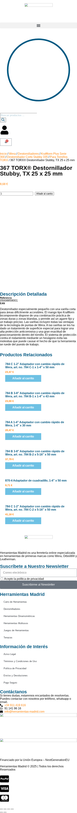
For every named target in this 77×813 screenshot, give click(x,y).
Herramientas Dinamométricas (19, 616)
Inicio (3, 153)
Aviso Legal (10, 654)
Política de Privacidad (15, 668)
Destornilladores (28, 153)
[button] (38, 25)
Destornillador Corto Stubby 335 (27, 156)
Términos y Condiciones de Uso (20, 661)
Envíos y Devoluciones (16, 675)
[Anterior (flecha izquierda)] (1, 812)
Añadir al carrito (44, 193)
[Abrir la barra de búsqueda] (1, 111)
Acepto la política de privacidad (24, 578)
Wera (12, 153)
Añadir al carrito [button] (23, 378)
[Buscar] (3, 120)
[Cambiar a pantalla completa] (5, 809)
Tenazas (8, 637)
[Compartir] (8, 809)
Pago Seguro (10, 682)
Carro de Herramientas (15, 602)
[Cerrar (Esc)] (12, 809)
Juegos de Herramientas (16, 630)
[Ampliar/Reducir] (1, 809)
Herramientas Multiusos (16, 623)
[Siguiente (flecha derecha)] (5, 812)
